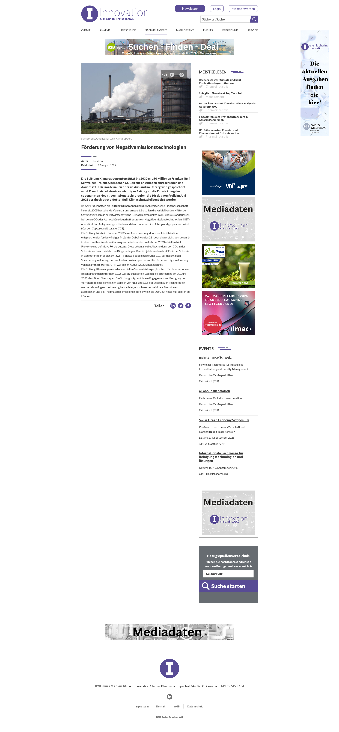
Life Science (128, 30)
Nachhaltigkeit (156, 30)
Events (208, 30)
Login (217, 9)
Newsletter (190, 8)
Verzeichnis (230, 30)
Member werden (243, 9)
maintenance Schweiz (215, 357)
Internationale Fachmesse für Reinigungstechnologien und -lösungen (222, 457)
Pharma (105, 30)
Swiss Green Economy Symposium (224, 420)
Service (253, 30)
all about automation (214, 391)
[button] (173, 306)
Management (185, 30)
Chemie (86, 30)
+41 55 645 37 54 (232, 686)
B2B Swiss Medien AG (111, 686)
